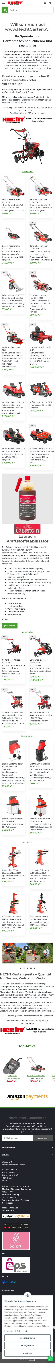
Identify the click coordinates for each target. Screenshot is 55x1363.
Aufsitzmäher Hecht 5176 (41, 448)
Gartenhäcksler (27, 736)
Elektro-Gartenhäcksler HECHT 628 (40, 765)
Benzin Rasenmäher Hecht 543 (11, 247)
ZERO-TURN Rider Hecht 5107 (40, 348)
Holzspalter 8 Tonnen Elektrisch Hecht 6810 (11, 918)
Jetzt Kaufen (9, 625)
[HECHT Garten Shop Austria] (15, 3)
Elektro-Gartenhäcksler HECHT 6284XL (12, 820)
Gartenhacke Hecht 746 (12, 712)
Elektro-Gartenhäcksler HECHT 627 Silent (12, 765)
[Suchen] (5, 10)
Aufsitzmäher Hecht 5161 (13, 402)
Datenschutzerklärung (16, 1126)
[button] (45, 3)
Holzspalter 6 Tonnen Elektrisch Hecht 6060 (11, 871)
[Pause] (26, 948)
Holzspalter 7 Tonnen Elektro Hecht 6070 (39, 871)
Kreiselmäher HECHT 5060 (11, 348)
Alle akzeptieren (27, 1338)
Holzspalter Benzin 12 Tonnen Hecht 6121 (39, 918)
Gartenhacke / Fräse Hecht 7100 (11, 661)
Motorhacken (27, 632)
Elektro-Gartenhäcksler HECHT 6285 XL (40, 820)
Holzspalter (27, 842)
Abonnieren (43, 1138)
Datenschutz (22, 1331)
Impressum (9, 1331)
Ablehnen (27, 1353)
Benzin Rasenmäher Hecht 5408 (11, 200)
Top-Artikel (27, 1046)
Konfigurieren (27, 1345)
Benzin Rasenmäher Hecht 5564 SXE (39, 296)
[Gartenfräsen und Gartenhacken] (27, 146)
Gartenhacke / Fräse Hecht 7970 (39, 661)
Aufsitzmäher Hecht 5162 (41, 402)
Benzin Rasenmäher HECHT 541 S (39, 200)
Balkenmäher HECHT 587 (13, 295)
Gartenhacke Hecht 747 (40, 712)
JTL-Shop (32, 1360)
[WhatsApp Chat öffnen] (50, 1358)
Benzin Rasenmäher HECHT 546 (39, 247)
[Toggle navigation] (3, 1)
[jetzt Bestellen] (27, 498)
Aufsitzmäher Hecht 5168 (13, 448)
